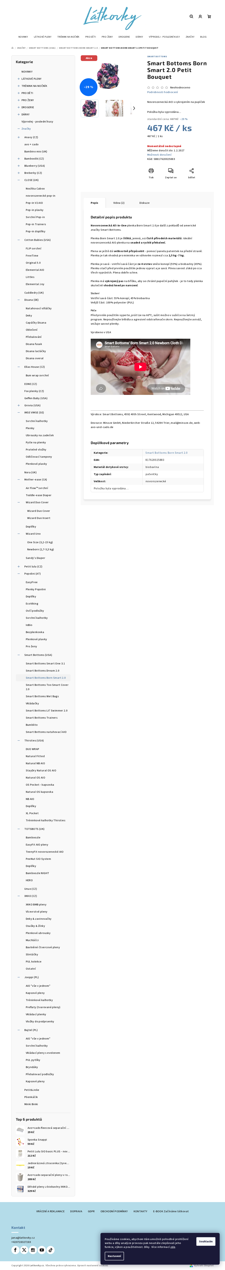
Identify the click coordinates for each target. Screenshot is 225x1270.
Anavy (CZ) (31, 137)
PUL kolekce (34, 962)
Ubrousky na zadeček (40, 435)
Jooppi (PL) (31, 977)
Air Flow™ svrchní (37, 488)
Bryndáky (32, 1067)
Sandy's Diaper (35, 558)
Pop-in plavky (35, 210)
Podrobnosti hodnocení (162, 92)
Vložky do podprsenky (40, 1021)
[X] (24, 1250)
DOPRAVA (76, 1211)
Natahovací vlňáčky (39, 308)
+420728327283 (21, 1242)
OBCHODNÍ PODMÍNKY (114, 1211)
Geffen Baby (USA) (36, 398)
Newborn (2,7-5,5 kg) (40, 549)
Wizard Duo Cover (37, 502)
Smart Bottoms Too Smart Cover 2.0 (47, 687)
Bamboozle (33, 837)
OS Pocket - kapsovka (40, 785)
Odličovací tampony (39, 457)
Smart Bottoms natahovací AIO (46, 732)
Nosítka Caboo (35, 189)
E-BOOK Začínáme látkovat (171, 1211)
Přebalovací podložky (40, 1074)
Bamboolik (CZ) (34, 159)
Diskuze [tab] (144, 203)
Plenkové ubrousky (38, 933)
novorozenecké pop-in (40, 196)
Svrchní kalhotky (37, 421)
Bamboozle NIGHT (37, 873)
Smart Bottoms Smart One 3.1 (45, 663)
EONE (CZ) (30, 384)
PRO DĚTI (27, 93)
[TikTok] (50, 1250)
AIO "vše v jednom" (38, 986)
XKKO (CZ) (30, 896)
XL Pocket (32, 813)
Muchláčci (32, 940)
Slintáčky (32, 954)
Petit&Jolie (31, 1090)
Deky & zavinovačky (39, 919)
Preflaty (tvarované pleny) (43, 1007)
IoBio (29, 625)
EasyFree (32, 582)
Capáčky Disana (36, 323)
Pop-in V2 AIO (34, 203)
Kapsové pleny (35, 993)
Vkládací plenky (36, 1014)
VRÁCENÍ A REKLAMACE (50, 1211)
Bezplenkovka (35, 632)
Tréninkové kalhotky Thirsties (45, 820)
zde (172, 1247)
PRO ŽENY (28, 100)
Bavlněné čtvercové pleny (43, 947)
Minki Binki (31, 1104)
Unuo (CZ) (30, 889)
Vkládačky (32, 703)
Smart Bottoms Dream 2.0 (42, 671)
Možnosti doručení (159, 155)
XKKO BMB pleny (36, 905)
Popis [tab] (94, 203)
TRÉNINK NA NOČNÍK (34, 86)
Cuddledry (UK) (34, 293)
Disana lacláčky (36, 351)
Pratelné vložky (36, 450)
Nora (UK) (30, 472)
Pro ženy (31, 646)
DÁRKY (26, 114)
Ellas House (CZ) (34, 367)
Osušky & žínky (35, 926)
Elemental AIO (35, 270)
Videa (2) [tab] (119, 203)
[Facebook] (15, 1250)
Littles (30, 277)
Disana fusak (34, 344)
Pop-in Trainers (36, 224)
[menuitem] (23, 37)
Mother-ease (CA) (35, 480)
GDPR (91, 1211)
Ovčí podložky (35, 611)
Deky (29, 316)
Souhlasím (206, 1241)
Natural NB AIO (35, 763)
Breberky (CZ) (33, 173)
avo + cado (31, 144)
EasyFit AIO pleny (37, 845)
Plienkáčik (31, 1097)
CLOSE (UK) (31, 180)
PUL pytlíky (33, 1060)
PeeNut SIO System (38, 859)
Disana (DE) (31, 300)
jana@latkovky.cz (23, 1238)
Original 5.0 (33, 263)
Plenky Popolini (36, 589)
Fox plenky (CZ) (34, 391)
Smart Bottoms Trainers (42, 718)
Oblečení (32, 330)
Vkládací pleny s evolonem (43, 1053)
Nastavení (114, 1256)
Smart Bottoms (157, 56)
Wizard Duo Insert (39, 518)
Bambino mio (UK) (35, 151)
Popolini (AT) (32, 574)
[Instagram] (33, 1250)
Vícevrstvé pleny (36, 912)
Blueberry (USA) (34, 166)
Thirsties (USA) (34, 740)
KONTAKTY (140, 1211)
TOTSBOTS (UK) (34, 829)
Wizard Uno (33, 534)
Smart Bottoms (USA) (38, 655)
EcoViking (32, 604)
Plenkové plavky (36, 464)
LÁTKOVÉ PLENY (32, 79)
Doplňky (31, 527)
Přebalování (34, 337)
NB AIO (30, 799)
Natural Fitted (35, 756)
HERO (29, 880)
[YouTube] (42, 1250)
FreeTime (32, 256)
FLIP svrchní (33, 248)
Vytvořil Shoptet (204, 1265)
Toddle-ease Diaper (39, 495)
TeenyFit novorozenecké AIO (45, 852)
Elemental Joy (35, 284)
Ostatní (31, 969)
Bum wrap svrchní (37, 375)
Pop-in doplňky (36, 231)
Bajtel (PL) (31, 1030)
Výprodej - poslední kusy (37, 122)
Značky (26, 129)
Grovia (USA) (32, 405)
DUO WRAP (32, 749)
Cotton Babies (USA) (37, 240)
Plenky (30, 428)
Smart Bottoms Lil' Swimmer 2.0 (47, 711)
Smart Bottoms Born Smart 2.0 (46, 678)
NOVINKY (27, 72)
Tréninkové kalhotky (39, 1000)
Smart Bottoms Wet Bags (42, 696)
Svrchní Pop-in (35, 217)
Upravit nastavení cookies (92, 1265)
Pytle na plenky (36, 442)
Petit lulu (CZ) (33, 567)
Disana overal (35, 358)
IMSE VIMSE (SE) (34, 412)
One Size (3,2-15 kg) (40, 542)
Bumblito (32, 725)
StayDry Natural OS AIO (41, 770)
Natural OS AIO (35, 778)
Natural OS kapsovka (39, 792)
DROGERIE (28, 107)
